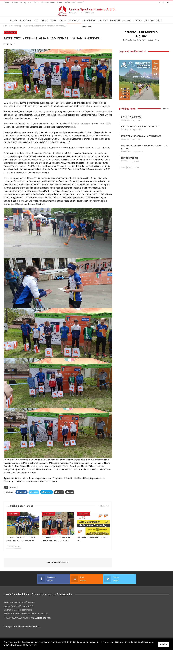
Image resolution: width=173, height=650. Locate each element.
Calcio (44, 20)
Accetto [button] (163, 644)
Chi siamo (14, 3)
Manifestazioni (69, 3)
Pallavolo (103, 20)
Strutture (44, 3)
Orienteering (10, 32)
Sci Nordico (149, 20)
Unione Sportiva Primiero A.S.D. (92, 10)
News (52, 3)
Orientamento (74, 20)
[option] (144, 36)
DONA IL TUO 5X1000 (131, 117)
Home (6, 3)
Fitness (63, 20)
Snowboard (86, 27)
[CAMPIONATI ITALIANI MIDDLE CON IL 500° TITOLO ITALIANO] (58, 523)
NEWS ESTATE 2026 (130, 158)
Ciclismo (53, 20)
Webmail (80, 3)
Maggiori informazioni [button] (25, 645)
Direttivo (36, 3)
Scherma (126, 20)
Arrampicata (25, 20)
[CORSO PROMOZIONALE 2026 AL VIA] (93, 523)
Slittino (160, 20)
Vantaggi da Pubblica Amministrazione (22, 626)
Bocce (36, 20)
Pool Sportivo (25, 3)
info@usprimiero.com (40, 618)
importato (13, 487)
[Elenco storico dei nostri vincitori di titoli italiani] (23, 523)
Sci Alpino (137, 20)
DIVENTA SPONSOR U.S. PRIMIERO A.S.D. (140, 126)
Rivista (59, 3)
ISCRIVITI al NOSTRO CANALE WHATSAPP (141, 136)
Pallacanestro (89, 20)
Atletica (13, 20)
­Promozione (115, 20)
